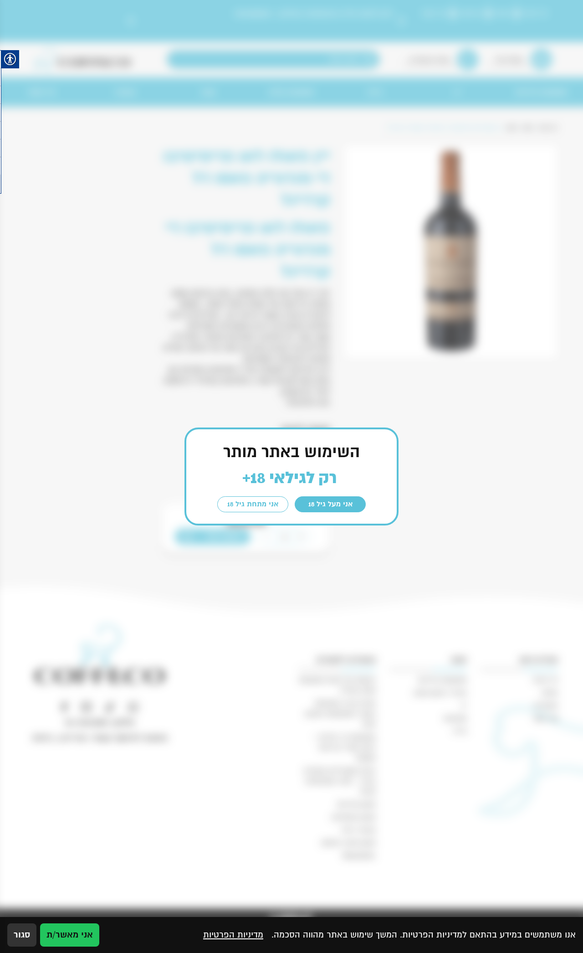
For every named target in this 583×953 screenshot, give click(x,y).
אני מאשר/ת (69, 934)
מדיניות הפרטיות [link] (233, 934)
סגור (22, 934)
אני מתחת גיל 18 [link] (252, 504)
